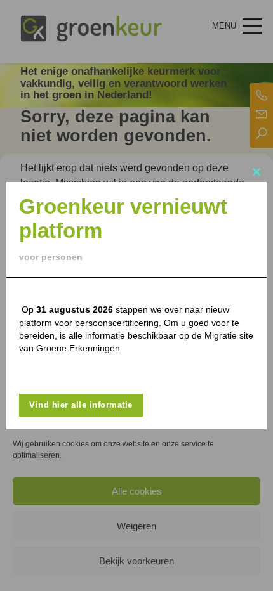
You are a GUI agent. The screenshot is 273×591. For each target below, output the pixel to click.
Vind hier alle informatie (81, 405)
